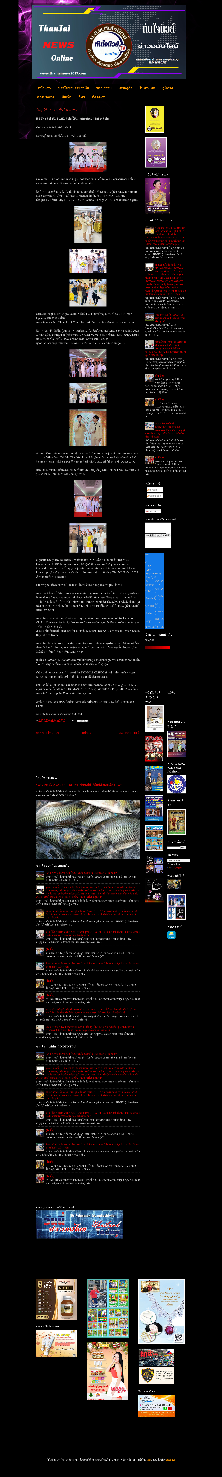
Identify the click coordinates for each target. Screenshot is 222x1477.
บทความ (153, 489)
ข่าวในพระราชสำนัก (73, 88)
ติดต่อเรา (99, 97)
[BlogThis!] (81, 721)
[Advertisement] (88, 755)
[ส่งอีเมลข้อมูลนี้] (78, 721)
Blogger (170, 1459)
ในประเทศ (147, 88)
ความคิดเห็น (155, 495)
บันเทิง (66, 97)
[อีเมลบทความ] (73, 720)
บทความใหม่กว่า (47, 733)
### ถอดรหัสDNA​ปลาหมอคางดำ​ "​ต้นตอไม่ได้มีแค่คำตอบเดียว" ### (79, 784)
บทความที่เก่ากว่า (128, 733)
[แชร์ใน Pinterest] (87, 721)
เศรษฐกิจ (125, 88)
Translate (177, 867)
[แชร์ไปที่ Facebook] (85, 721)
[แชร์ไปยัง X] (83, 721)
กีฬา (82, 97)
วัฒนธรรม (104, 88)
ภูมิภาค (167, 88)
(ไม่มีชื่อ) (50, 949)
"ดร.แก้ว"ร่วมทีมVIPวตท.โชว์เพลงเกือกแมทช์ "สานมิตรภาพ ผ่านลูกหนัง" (81, 872)
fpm (149, 1459)
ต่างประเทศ (46, 97)
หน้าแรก (44, 88)
